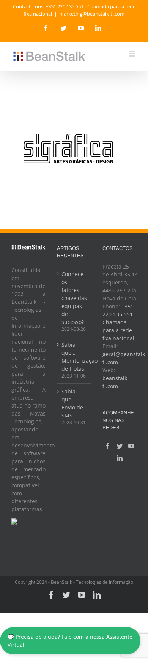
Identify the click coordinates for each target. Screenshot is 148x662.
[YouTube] (131, 446)
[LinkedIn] (120, 458)
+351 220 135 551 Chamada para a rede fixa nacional (118, 322)
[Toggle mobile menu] (133, 54)
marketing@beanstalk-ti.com (91, 13)
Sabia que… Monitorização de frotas (74, 356)
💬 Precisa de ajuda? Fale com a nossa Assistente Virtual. (70, 640)
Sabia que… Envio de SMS (72, 403)
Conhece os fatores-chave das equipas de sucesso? (74, 297)
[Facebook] (108, 446)
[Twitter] (120, 446)
